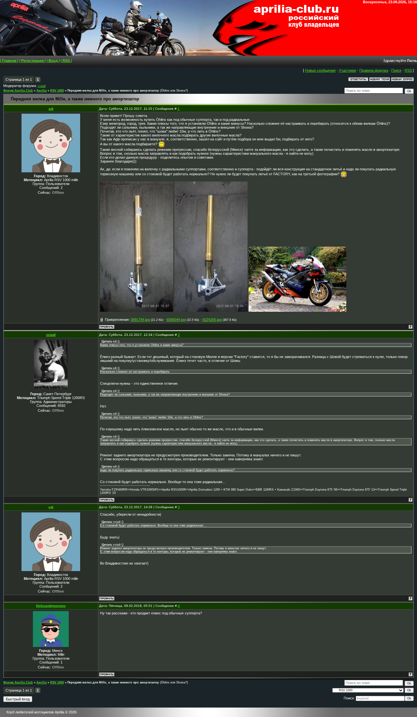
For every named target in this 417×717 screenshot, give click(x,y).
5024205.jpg (212, 320)
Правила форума (373, 70)
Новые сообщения (320, 70)
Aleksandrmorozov (51, 606)
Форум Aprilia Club (18, 90)
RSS (408, 70)
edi (51, 108)
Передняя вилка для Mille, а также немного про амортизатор (113, 90)
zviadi (42, 86)
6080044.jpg (176, 320)
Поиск (396, 70)
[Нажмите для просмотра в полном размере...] (136, 310)
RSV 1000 (57, 90)
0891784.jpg (140, 320)
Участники (347, 70)
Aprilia (41, 90)
